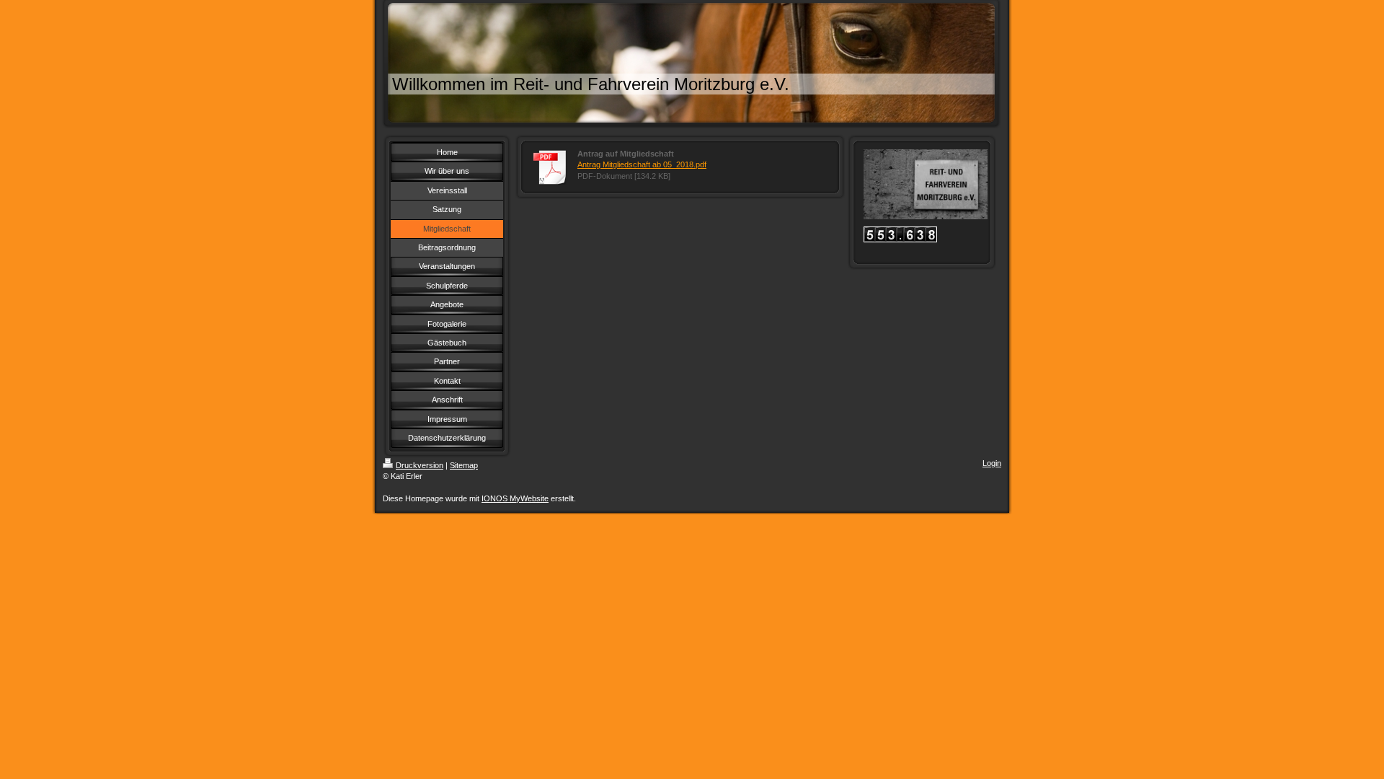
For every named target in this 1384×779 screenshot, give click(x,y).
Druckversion (419, 465)
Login (991, 463)
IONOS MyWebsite (515, 498)
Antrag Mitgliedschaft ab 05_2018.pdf (641, 164)
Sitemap (464, 465)
